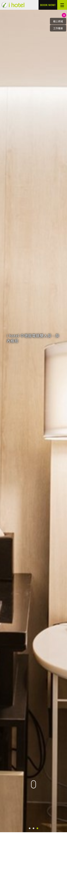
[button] (30, 828)
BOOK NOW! (48, 5)
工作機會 (58, 28)
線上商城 (58, 21)
